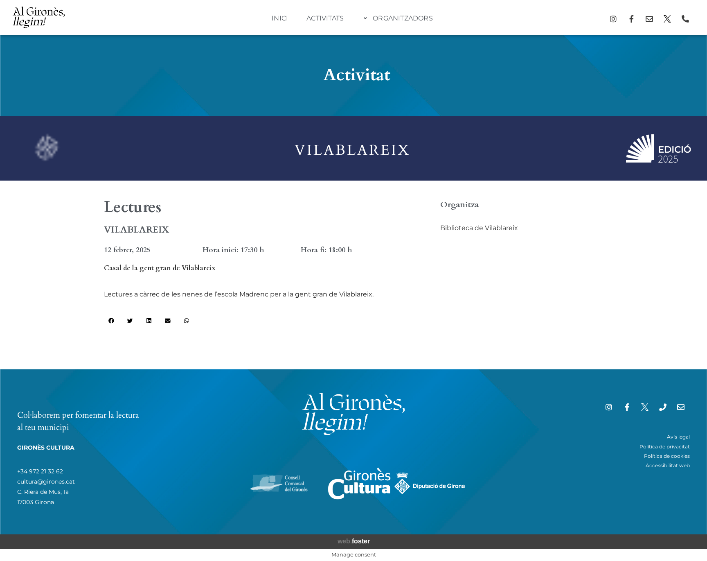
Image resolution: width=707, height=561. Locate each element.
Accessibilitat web (668, 465)
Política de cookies (667, 456)
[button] (111, 321)
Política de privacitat (664, 446)
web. (354, 541)
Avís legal (678, 437)
